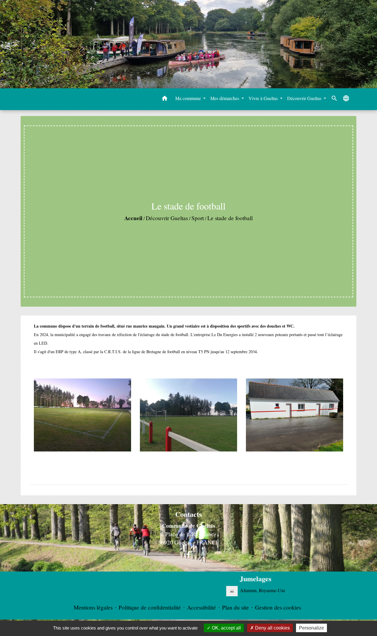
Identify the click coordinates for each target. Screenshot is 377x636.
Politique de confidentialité (150, 607)
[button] (164, 99)
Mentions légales (93, 607)
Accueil (133, 218)
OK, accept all (226, 627)
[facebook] (188, 554)
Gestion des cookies (278, 607)
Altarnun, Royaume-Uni (262, 590)
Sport (197, 218)
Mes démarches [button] (225, 98)
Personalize (311, 627)
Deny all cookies (272, 627)
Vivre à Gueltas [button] (264, 98)
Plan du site (235, 607)
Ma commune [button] (188, 98)
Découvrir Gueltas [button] (305, 98)
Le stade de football (230, 218)
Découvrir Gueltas (167, 218)
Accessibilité (201, 607)
